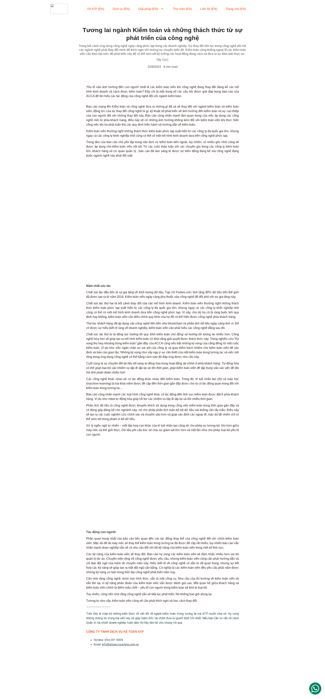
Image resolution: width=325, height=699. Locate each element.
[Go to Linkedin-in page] (267, 9)
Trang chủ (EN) (236, 9)
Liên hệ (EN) (208, 9)
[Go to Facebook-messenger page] (273, 9)
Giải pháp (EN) (148, 9)
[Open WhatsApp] (315, 688)
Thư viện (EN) (182, 9)
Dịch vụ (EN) (121, 9)
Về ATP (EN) (95, 9)
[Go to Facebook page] (260, 9)
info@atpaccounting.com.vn (120, 644)
